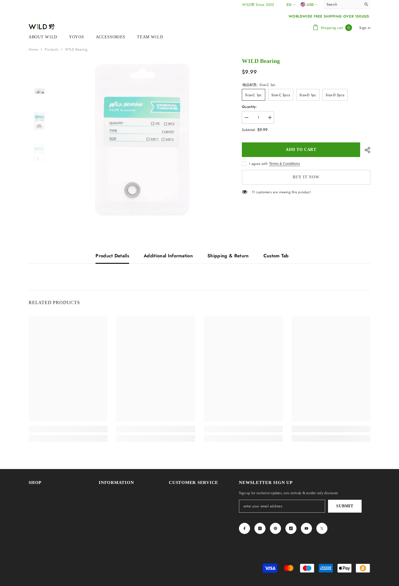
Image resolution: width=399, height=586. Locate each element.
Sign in (364, 27)
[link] (68, 429)
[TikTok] (290, 528)
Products (51, 49)
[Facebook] (244, 528)
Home (33, 49)
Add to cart (301, 149)
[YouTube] (306, 528)
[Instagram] (260, 528)
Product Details (112, 255)
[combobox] (342, 4)
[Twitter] (321, 528)
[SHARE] (365, 150)
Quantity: (249, 106)
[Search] (347, 4)
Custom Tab (276, 255)
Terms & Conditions (284, 164)
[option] (141, 139)
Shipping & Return (228, 255)
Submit (344, 506)
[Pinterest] (275, 528)
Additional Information (168, 255)
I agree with (258, 163)
